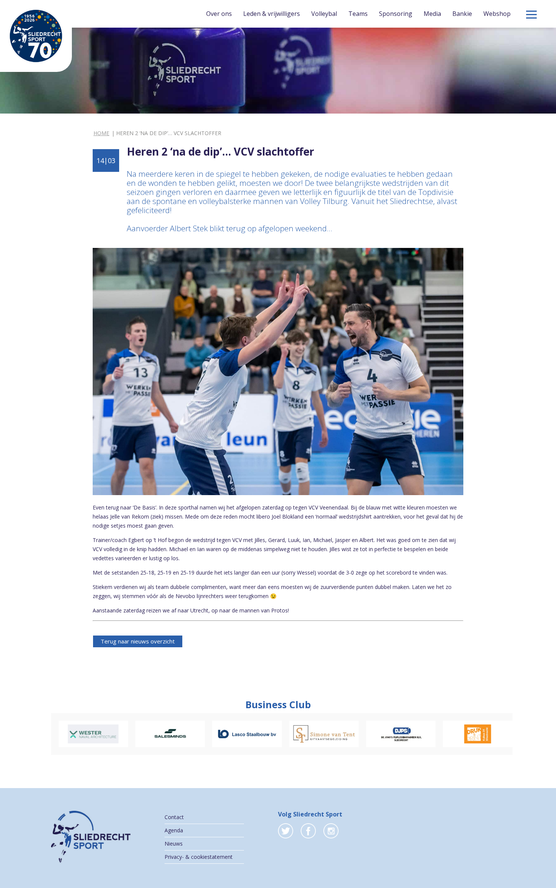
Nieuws (174, 843)
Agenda (174, 830)
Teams (358, 13)
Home (101, 133)
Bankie (462, 13)
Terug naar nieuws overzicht (138, 641)
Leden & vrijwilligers (271, 13)
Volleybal (324, 13)
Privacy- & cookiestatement (199, 856)
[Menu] (531, 14)
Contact (174, 817)
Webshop (497, 13)
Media (432, 13)
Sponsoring (395, 13)
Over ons (219, 13)
